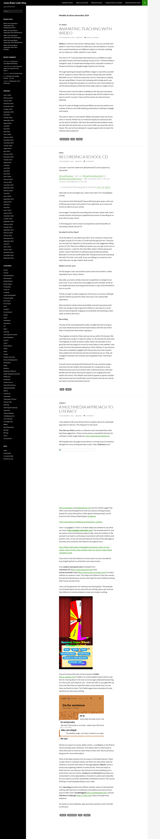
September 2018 (9, 221)
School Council (8, 382)
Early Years (7, 301)
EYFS (5, 306)
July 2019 (6, 205)
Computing (7, 287)
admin (80, 37)
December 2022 (8, 157)
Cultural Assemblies (10, 295)
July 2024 (6, 126)
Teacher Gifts (8, 402)
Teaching (6, 405)
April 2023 (7, 151)
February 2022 (8, 179)
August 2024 (7, 123)
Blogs (63, 815)
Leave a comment (92, 37)
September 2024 (9, 120)
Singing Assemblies (9, 388)
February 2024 (8, 137)
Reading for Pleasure (10, 371)
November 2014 (9, 255)
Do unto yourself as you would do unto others (13, 68)
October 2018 (8, 219)
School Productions (10, 385)
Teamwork (7, 410)
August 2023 (7, 148)
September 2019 (9, 199)
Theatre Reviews (9, 413)
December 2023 (8, 140)
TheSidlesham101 (9, 416)
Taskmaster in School (10, 399)
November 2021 (9, 185)
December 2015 (8, 238)
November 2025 (9, 106)
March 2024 (7, 134)
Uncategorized (8, 421)
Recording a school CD (83, 156)
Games (6, 315)
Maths (5, 348)
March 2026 (7, 95)
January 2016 (8, 235)
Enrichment (7, 304)
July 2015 (6, 244)
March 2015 (7, 247)
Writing (6, 430)
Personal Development (10, 360)
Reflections (7, 377)
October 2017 (8, 227)
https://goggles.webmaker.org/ (80, 530)
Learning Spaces (8, 337)
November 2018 (9, 216)
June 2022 (7, 168)
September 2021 (9, 188)
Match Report (8, 346)
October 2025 (8, 109)
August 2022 (7, 162)
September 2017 (9, 230)
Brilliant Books (8, 281)
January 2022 (8, 182)
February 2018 (8, 224)
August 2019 (7, 202)
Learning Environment (10, 334)
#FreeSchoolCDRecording (70, 178)
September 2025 (9, 112)
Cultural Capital (8, 298)
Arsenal (6, 273)
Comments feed (8, 456)
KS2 (73, 139)
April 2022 (7, 174)
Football (6, 309)
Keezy (5, 329)
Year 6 (5, 436)
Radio (5, 365)
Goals (5, 318)
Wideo (64, 25)
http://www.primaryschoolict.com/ (92, 572)
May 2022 (7, 171)
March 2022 (7, 176)
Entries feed (7, 453)
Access (6, 270)
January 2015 (8, 249)
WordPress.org (8, 459)
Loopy (5, 343)
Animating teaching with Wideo (85, 30)
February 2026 (8, 98)
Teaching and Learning (10, 407)
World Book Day (9, 427)
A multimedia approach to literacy (86, 409)
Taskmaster (7, 396)
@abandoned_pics (84, 508)
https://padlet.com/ (67, 677)
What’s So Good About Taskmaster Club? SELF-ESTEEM (11, 47)
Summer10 (7, 393)
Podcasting (7, 363)
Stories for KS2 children (113, 3)
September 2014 (9, 258)
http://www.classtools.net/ (82, 569)
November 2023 (9, 143)
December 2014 (8, 252)
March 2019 (7, 210)
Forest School (8, 312)
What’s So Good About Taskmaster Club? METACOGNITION (10, 26)
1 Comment (90, 161)
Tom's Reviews (8, 419)
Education (64, 139)
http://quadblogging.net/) (97, 792)
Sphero (6, 391)
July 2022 (6, 165)
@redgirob (91, 516)
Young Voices (8, 438)
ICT (60, 25)
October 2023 (8, 146)
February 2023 (8, 154)
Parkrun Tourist (96, 3)
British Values (8, 284)
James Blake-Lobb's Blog (15, 3)
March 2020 (7, 196)
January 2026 (8, 101)
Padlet (87, 815)
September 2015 (9, 241)
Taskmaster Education (132, 3)
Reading (6, 368)
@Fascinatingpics (66, 508)
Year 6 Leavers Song (16, 73)
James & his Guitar (82, 3)
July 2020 (6, 193)
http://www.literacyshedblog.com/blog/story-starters (81, 522)
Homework (7, 320)
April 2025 (7, 115)
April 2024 (7, 131)
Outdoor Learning (9, 357)
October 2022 (8, 160)
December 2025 (8, 103)
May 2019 (7, 207)
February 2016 (8, 233)
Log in (5, 450)
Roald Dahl (7, 379)
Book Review (7, 278)
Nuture (6, 354)
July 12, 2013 (103, 187)
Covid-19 (6, 289)
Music (61, 153)
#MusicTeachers (66, 175)
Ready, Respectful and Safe (12, 374)
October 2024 (8, 117)
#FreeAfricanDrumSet (92, 175)
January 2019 (8, 213)
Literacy (62, 403)
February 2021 (8, 190)
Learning (6, 332)
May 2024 (7, 129)
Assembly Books (67, 3)
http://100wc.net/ (84, 795)
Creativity (6, 292)
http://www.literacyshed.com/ (98, 436)
